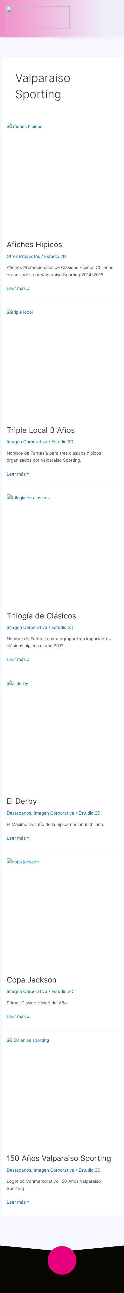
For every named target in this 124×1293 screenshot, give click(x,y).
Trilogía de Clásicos (41, 615)
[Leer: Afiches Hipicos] (62, 178)
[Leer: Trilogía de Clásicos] (62, 549)
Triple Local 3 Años (41, 430)
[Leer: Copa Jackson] (62, 913)
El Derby (22, 801)
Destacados (19, 813)
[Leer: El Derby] (62, 735)
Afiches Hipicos (34, 244)
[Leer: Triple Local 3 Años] (62, 364)
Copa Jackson (32, 979)
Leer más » (18, 288)
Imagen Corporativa (27, 441)
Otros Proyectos (23, 256)
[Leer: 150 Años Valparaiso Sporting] (62, 1092)
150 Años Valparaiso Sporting (59, 1158)
